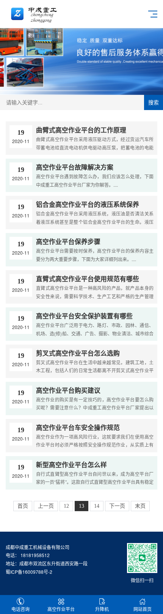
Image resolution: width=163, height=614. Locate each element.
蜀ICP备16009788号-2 (29, 571)
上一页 (46, 506)
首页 (22, 506)
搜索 (153, 102)
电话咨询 (20, 609)
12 (66, 506)
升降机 (102, 609)
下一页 (117, 506)
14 (96, 506)
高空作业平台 (61, 609)
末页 (140, 506)
